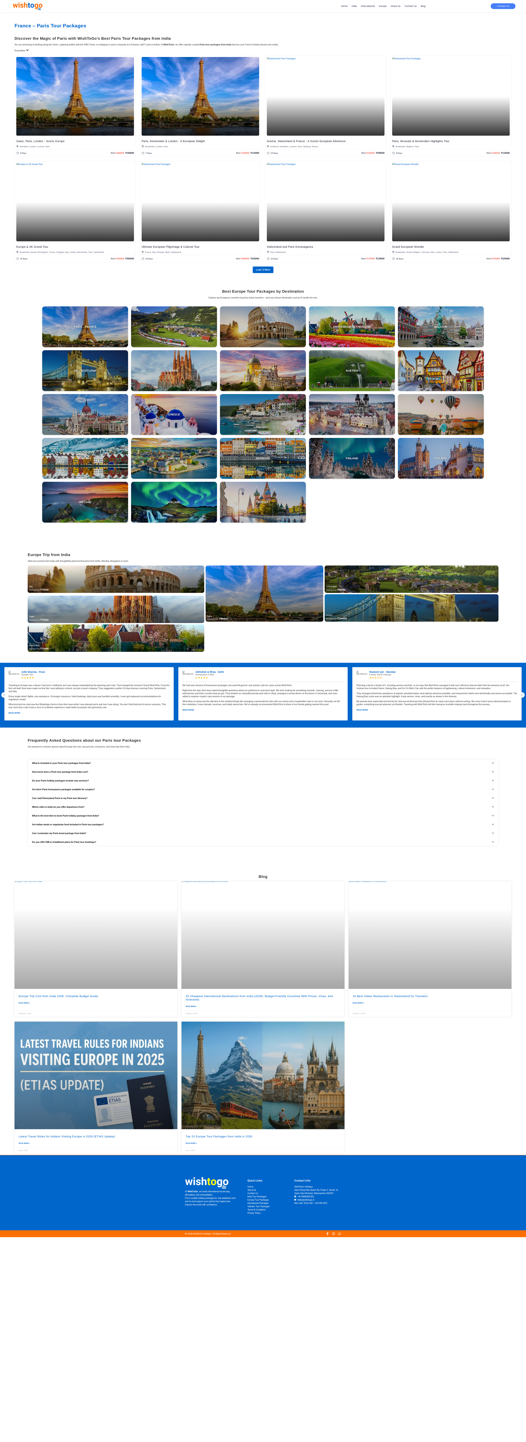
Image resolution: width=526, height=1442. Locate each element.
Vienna (315, 146)
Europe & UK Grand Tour (32, 246)
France (52, 252)
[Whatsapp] (339, 1231)
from (113, 153)
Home (344, 6)
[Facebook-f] (327, 1231)
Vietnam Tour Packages (258, 1203)
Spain (167, 252)
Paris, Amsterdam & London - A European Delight (173, 141)
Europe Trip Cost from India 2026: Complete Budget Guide (58, 993)
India (354, 6)
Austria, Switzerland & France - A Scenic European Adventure (306, 141)
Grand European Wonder (408, 246)
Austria (34, 252)
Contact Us (410, 6)
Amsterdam (150, 146)
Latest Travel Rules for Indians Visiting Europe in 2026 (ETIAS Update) (67, 1133)
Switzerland (99, 252)
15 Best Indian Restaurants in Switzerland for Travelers (390, 993)
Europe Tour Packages (258, 1197)
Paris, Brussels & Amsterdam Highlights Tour (421, 141)
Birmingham (43, 252)
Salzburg (307, 146)
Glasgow (60, 252)
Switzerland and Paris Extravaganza (290, 246)
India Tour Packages (256, 1193)
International (368, 6)
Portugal (160, 252)
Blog (423, 6)
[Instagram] (333, 1231)
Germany (426, 252)
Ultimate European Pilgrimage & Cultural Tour (171, 246)
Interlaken (24, 146)
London (32, 146)
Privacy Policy (254, 1210)
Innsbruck (274, 146)
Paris (47, 146)
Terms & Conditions (256, 1207)
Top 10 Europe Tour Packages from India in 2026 (219, 1133)
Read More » (24, 1000)
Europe (383, 6)
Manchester (82, 252)
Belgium (410, 146)
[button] (522, 693)
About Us (395, 6)
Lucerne (40, 146)
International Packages (257, 1200)
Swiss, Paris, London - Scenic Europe (40, 141)
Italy (66, 252)
